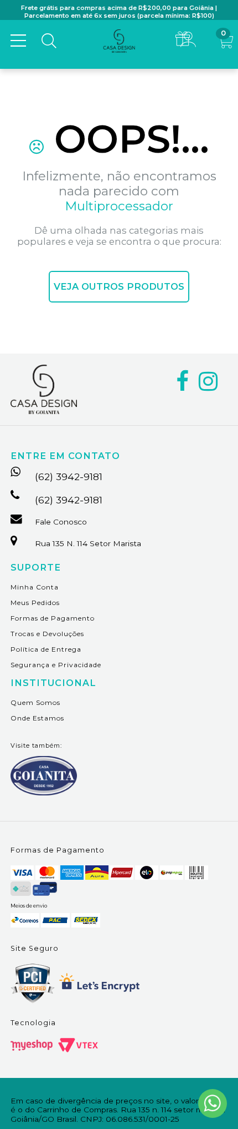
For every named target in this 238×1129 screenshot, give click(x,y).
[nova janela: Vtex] (78, 1045)
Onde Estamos (37, 718)
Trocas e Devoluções (47, 633)
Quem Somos (35, 702)
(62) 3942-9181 (68, 476)
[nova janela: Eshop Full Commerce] (32, 1045)
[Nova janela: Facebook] (182, 381)
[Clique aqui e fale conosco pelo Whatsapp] (212, 1103)
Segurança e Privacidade (56, 665)
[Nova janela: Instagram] (208, 381)
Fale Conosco (61, 521)
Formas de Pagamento (53, 618)
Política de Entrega (46, 649)
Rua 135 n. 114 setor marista (88, 543)
